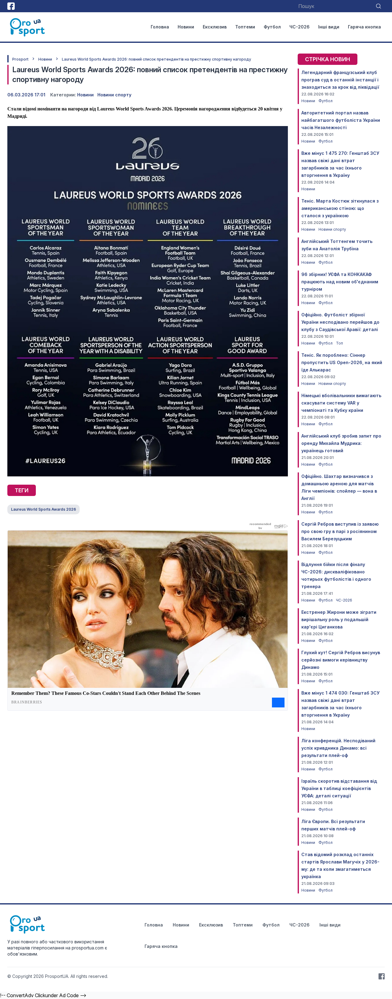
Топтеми (245, 26)
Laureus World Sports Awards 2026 (43, 509)
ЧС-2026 (299, 26)
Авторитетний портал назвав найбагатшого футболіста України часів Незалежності (340, 120)
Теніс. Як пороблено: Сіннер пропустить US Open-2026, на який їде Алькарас (341, 362)
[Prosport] (27, 27)
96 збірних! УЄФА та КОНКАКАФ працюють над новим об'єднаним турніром (339, 282)
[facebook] (11, 6)
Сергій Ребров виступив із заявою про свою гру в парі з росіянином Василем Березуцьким (340, 531)
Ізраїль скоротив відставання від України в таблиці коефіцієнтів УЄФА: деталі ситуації (339, 788)
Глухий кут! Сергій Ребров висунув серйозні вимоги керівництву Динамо (340, 660)
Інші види (328, 26)
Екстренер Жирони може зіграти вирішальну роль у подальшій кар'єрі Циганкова (338, 619)
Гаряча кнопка (364, 26)
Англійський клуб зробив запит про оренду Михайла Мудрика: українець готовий (341, 443)
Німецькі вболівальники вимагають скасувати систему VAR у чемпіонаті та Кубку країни (341, 403)
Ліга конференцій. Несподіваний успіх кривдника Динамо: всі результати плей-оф (338, 748)
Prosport (20, 59)
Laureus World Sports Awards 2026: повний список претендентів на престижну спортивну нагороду (156, 59)
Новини (186, 26)
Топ (339, 343)
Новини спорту (114, 94)
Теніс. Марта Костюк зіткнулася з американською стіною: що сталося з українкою (340, 208)
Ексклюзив (215, 26)
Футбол (272, 26)
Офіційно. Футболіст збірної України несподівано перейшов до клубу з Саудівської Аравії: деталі (340, 322)
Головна (160, 26)
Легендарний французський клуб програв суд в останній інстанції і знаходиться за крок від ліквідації (340, 80)
